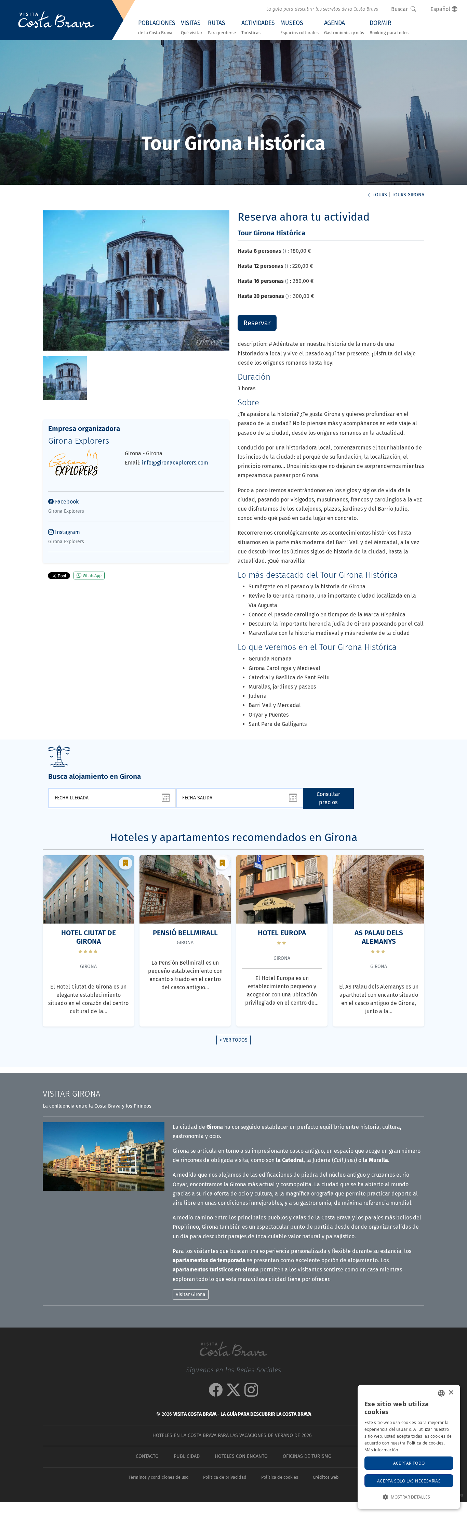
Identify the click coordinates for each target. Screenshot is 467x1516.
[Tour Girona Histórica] (65, 377)
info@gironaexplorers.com (175, 462)
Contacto (147, 1456)
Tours (379, 195)
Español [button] (441, 9)
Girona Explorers (78, 441)
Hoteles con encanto (241, 1456)
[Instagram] (251, 1393)
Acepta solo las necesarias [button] (409, 1481)
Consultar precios (328, 798)
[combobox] (441, 1393)
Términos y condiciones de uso (158, 1477)
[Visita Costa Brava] (56, 20)
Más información (381, 1449)
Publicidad (187, 1456)
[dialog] (409, 1447)
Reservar (257, 323)
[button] (408, 1497)
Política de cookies (279, 1477)
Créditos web (325, 1477)
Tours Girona (408, 195)
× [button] (450, 1392)
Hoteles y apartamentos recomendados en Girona (233, 837)
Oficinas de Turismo (307, 1456)
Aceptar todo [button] (409, 1463)
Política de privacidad (224, 1477)
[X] (233, 1393)
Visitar (72, 1094)
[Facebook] (216, 1393)
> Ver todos (233, 1040)
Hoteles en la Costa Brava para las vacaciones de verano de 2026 (232, 1435)
